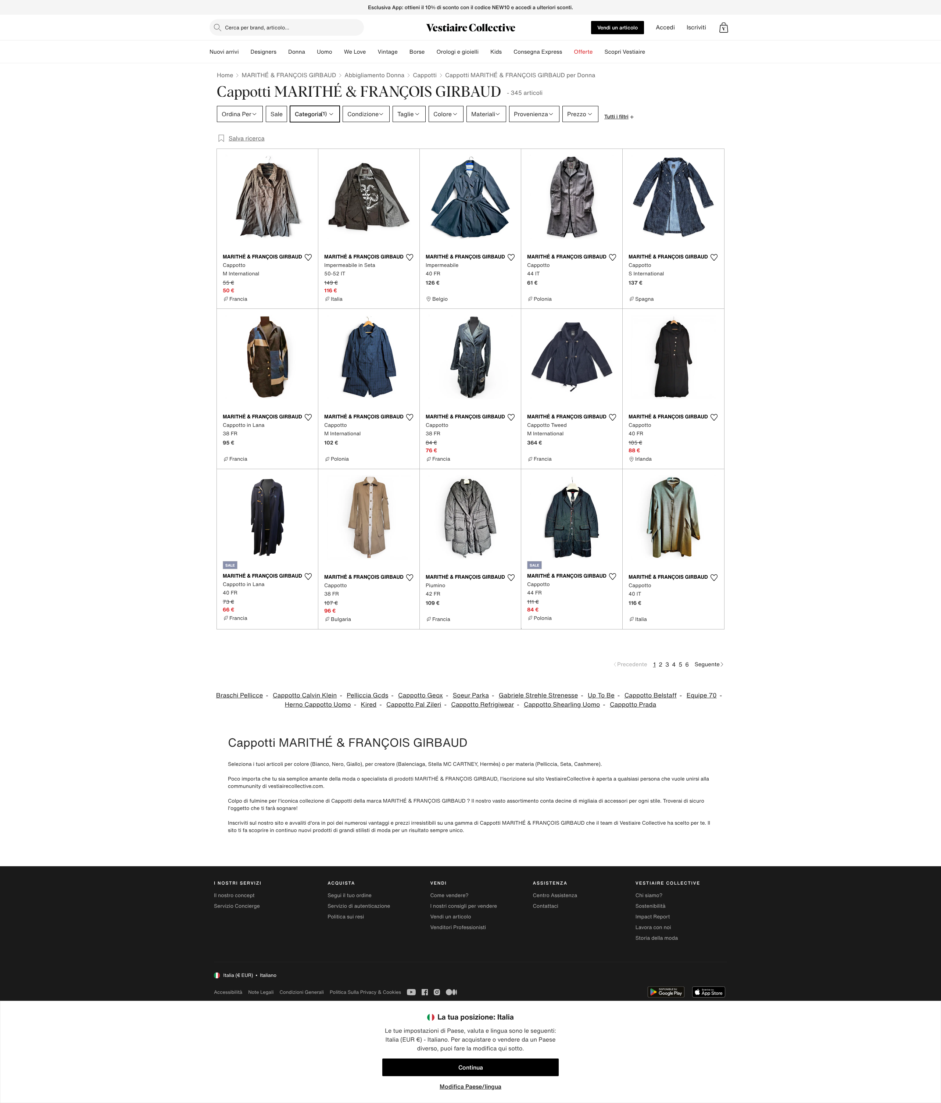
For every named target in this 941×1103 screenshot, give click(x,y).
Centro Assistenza (555, 895)
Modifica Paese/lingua (470, 1086)
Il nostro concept (234, 895)
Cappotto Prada (633, 704)
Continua (470, 1067)
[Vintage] (404, 52)
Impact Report (653, 917)
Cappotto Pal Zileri (413, 704)
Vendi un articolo (617, 27)
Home (225, 75)
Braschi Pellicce (239, 695)
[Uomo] (338, 52)
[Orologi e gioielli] (484, 52)
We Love (355, 52)
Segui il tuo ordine (350, 895)
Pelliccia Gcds (367, 695)
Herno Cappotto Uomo (318, 704)
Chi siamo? (649, 895)
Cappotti (425, 75)
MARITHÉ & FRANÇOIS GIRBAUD (288, 75)
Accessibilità (228, 992)
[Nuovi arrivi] (244, 52)
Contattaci (545, 906)
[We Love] (372, 52)
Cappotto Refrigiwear (482, 704)
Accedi (665, 27)
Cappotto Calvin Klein (305, 695)
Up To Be (601, 695)
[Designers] (282, 52)
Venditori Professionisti (458, 927)
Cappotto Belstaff (651, 695)
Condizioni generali (302, 992)
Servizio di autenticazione (359, 906)
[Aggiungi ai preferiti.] (308, 257)
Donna (296, 52)
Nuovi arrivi (224, 52)
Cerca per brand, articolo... (257, 27)
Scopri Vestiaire (624, 52)
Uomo (324, 52)
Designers (263, 52)
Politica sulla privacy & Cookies (365, 992)
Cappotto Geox (420, 695)
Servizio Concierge (237, 906)
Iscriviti (696, 27)
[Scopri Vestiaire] (651, 52)
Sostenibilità (651, 906)
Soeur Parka (471, 695)
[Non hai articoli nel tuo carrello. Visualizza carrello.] (724, 27)
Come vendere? (449, 895)
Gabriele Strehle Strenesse (538, 695)
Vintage (387, 52)
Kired (369, 704)
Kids (496, 52)
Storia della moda (657, 938)
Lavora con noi (653, 927)
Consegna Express (538, 52)
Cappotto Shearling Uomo (562, 704)
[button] (724, 27)
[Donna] (311, 52)
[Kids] (508, 52)
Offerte (583, 52)
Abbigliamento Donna (374, 75)
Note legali (260, 992)
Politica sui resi (346, 917)
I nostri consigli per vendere (463, 906)
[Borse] (430, 52)
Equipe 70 (702, 695)
